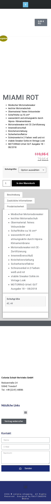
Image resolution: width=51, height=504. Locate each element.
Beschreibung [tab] (13, 194)
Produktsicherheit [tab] (15, 206)
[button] (25, 412)
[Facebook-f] (25, 4)
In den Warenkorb (26, 183)
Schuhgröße (11, 169)
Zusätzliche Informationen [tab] (19, 200)
